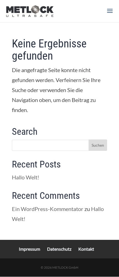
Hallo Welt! (25, 177)
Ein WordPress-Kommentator (47, 208)
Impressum (29, 248)
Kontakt (86, 248)
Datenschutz (59, 248)
